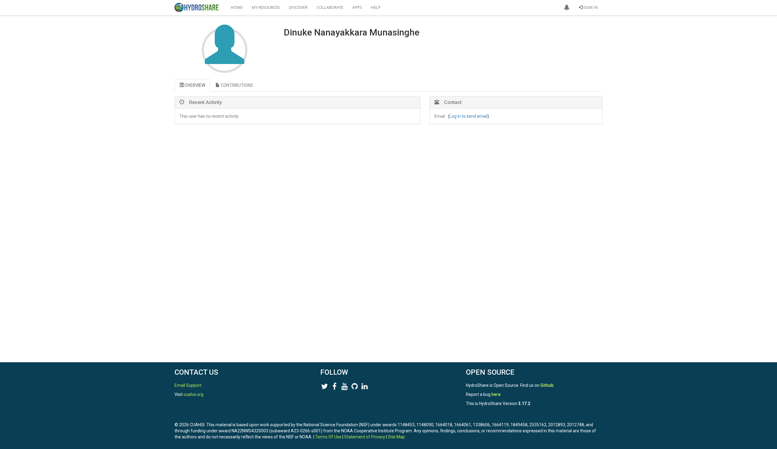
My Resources (266, 7)
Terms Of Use (328, 436)
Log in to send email (468, 116)
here (495, 394)
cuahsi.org (193, 394)
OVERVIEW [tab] (194, 85)
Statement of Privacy (364, 436)
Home (237, 7)
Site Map (396, 436)
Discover (298, 7)
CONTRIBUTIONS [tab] (236, 85)
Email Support (188, 385)
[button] (566, 7)
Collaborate (330, 7)
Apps (357, 7)
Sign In (590, 7)
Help (376, 7)
